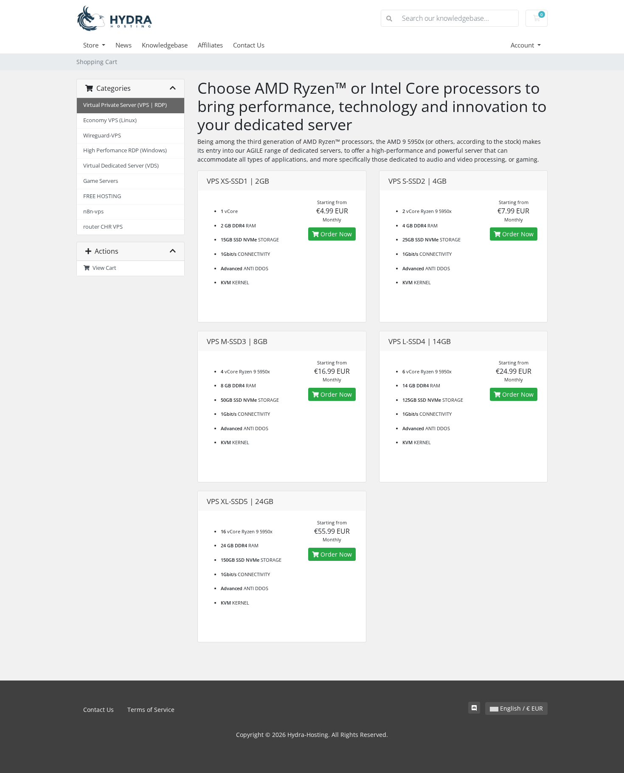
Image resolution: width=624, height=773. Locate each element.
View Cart (103, 268)
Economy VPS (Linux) (110, 120)
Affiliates (210, 45)
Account (523, 45)
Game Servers (100, 181)
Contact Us (248, 45)
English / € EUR (520, 708)
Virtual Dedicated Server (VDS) (121, 165)
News (123, 45)
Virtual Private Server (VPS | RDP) (125, 105)
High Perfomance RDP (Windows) (125, 150)
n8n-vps (93, 211)
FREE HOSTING (102, 196)
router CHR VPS (103, 226)
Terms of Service (150, 710)
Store (91, 45)
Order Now (335, 234)
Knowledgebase (165, 45)
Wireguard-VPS (102, 135)
